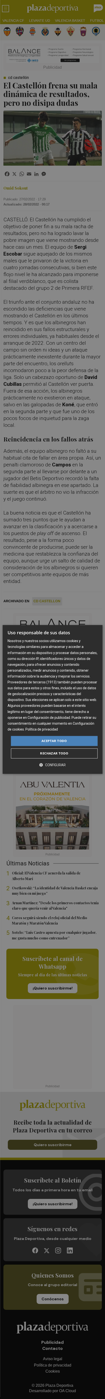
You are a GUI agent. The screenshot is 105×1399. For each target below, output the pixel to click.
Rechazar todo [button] (54, 753)
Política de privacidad (41, 729)
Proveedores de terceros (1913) (32, 682)
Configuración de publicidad (49, 718)
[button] (52, 765)
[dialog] (53, 699)
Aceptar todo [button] (54, 741)
